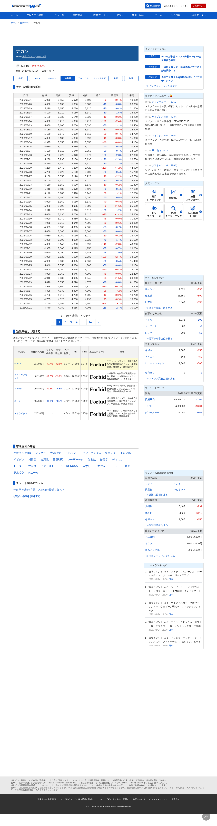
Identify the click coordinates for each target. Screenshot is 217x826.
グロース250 (152, 412)
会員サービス (199, 6)
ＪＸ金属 (125, 453)
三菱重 (126, 466)
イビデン (18, 459)
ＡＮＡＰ (150, 356)
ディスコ (117, 459)
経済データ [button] (198, 15)
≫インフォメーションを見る (161, 86)
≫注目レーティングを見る (160, 555)
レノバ (148, 332)
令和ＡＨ (150, 350)
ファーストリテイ (51, 466)
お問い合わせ (139, 799)
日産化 (148, 489)
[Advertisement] (108, 34)
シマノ (148, 484)
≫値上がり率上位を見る (159, 308)
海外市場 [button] (176, 15)
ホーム (14, 15)
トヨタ (17, 466)
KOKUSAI (72, 466)
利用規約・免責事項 (46, 799)
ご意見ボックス (170, 6)
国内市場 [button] (78, 15)
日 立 (114, 466)
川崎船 (148, 506)
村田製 (32, 459)
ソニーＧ (33, 472)
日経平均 (150, 399)
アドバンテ (71, 453)
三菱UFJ (58, 459)
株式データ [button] (99, 15)
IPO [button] (119, 15)
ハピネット (179, 489)
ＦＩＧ (148, 319)
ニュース (59, 15)
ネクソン (150, 543)
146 (91, 322)
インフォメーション (158, 799)
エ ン (17, 401)
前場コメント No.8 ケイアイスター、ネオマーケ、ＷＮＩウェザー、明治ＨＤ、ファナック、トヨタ (175, 606)
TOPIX (148, 406)
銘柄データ (25, 23)
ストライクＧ (20, 413)
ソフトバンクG (92, 453)
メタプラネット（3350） (165, 101)
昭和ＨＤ (150, 372)
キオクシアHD (22, 453)
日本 (171, 579)
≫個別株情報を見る (157, 525)
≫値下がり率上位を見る (159, 338)
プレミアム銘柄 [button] (35, 15)
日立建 (148, 302)
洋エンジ (150, 289)
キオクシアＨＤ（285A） (165, 135)
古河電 (45, 459)
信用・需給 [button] (138, 15)
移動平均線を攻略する (27, 496)
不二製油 (150, 536)
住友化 (148, 513)
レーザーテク (75, 459)
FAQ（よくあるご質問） (118, 799)
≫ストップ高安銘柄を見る (160, 378)
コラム (158, 15)
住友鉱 (92, 459)
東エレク (110, 453)
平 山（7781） (160, 150)
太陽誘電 (55, 453)
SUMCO (18, 472)
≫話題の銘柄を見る (157, 494)
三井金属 (31, 466)
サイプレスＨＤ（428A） (165, 116)
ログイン (184, 6)
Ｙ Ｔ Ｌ (151, 326)
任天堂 (104, 459)
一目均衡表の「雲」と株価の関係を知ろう (39, 489)
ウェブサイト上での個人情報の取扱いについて (81, 799)
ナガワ (17, 364)
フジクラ (40, 453)
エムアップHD (152, 550)
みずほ (87, 466)
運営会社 (176, 799)
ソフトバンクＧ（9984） (165, 165)
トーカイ (18, 388)
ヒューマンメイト (154, 363)
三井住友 (100, 466)
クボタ (177, 484)
